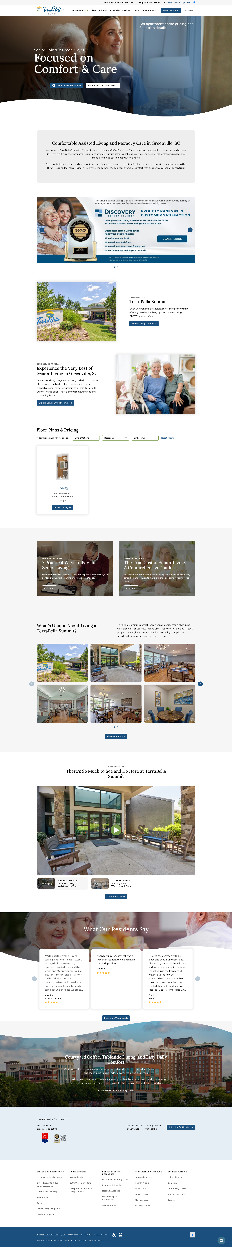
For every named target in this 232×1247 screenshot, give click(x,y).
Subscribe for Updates (179, 2)
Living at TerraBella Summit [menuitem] (50, 1177)
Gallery (137, 10)
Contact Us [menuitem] (173, 1183)
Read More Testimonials (116, 1018)
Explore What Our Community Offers (116, 1090)
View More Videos (116, 896)
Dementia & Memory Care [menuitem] (115, 1179)
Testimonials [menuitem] (43, 1197)
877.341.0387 (73, 1235)
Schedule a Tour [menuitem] (176, 1177)
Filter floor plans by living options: (53, 438)
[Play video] (116, 830)
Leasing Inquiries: (150, 2)
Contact (189, 10)
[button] (41, 229)
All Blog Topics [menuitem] (142, 1206)
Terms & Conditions (102, 1235)
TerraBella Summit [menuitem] (144, 1177)
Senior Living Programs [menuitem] (48, 1209)
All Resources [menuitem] (109, 1205)
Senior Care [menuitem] (140, 1188)
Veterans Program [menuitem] (46, 1214)
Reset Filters (167, 438)
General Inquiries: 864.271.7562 (118, 2)
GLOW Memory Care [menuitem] (80, 1183)
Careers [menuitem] (171, 1200)
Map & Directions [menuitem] (176, 1194)
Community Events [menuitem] (177, 1188)
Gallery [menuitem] (40, 1203)
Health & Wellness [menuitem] (111, 1191)
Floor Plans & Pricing (120, 10)
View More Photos (116, 736)
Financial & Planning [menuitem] (112, 1185)
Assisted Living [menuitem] (77, 1177)
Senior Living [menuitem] (141, 1194)
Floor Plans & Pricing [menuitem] (47, 1191)
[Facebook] (192, 1234)
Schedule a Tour (171, 10)
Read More (49, 588)
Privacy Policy (86, 1235)
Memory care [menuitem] (141, 1200)
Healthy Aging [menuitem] (142, 1183)
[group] (116, 230)
